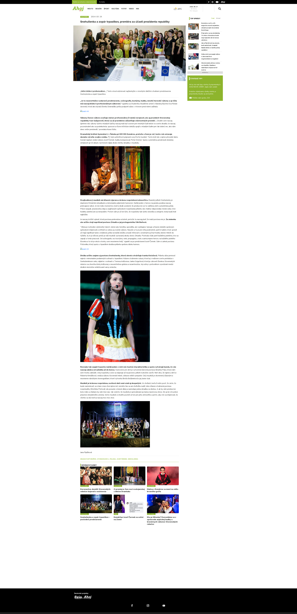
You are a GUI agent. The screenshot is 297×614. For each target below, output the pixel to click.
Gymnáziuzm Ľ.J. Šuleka (106, 459)
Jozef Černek (122, 459)
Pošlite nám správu (199, 98)
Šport (106, 9)
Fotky (124, 9)
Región (98, 9)
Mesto (90, 9)
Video (131, 9)
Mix (137, 9)
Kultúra (115, 9)
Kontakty (102, 2)
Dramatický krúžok (88, 459)
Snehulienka (133, 459)
